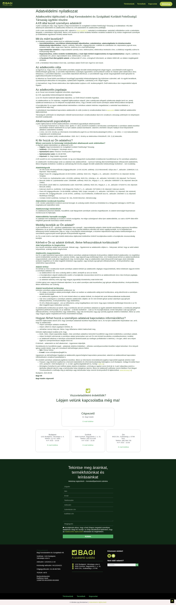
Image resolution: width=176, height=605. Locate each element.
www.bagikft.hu (82, 30)
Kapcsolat (152, 4)
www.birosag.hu (125, 370)
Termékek (141, 4)
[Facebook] (109, 556)
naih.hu (101, 364)
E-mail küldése (88, 421)
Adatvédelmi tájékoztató (97, 602)
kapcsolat (110, 110)
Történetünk (129, 4)
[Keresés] (137, 565)
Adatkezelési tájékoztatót (74, 532)
